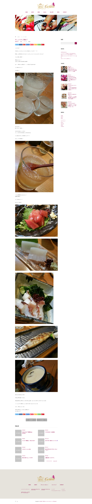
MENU (39, 12)
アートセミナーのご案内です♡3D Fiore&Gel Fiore (68, 53)
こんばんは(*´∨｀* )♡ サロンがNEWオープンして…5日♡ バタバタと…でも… (72, 105)
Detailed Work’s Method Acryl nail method (45, 489)
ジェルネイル (63, 490)
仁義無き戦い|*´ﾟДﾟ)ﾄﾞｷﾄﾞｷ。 (50, 457)
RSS (17, 501)
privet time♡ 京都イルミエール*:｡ (51, 440)
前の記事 (30, 419)
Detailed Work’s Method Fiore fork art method (35, 489)
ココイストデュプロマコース (25, 489)
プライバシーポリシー (44, 484)
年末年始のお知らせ (64, 52)
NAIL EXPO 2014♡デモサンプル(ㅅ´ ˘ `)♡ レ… (51, 450)
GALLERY (51, 12)
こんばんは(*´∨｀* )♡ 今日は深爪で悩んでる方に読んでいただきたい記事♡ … (72, 97)
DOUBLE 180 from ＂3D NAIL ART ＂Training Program (25, 492)
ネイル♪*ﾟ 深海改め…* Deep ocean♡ (28, 440)
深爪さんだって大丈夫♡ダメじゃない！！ (72, 95)
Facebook (15, 501)
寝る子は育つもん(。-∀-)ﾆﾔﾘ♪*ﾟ (27, 457)
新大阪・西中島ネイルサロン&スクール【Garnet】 (48, 501)
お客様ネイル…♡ (70, 67)
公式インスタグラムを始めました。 (66, 58)
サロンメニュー (63, 121)
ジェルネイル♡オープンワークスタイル (72, 86)
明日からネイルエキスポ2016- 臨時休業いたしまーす (68, 54)
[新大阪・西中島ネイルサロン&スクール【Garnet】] (46, 6)
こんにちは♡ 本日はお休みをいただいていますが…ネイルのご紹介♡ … (72, 88)
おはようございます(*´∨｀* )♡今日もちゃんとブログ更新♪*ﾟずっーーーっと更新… (72, 70)
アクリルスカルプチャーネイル (55, 490)
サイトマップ (54, 484)
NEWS (58, 12)
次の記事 (41, 419)
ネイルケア (63, 489)
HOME (26, 12)
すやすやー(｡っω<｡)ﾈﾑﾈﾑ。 (26, 449)
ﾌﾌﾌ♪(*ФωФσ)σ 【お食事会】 (50, 432)
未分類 (18, 36)
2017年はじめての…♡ (71, 76)
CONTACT (65, 12)
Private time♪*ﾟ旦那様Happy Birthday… (27, 432)
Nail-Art (44, 12)
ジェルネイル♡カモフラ (71, 103)
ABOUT (32, 12)
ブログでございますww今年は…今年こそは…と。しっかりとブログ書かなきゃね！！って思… (72, 79)
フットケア (53, 489)
